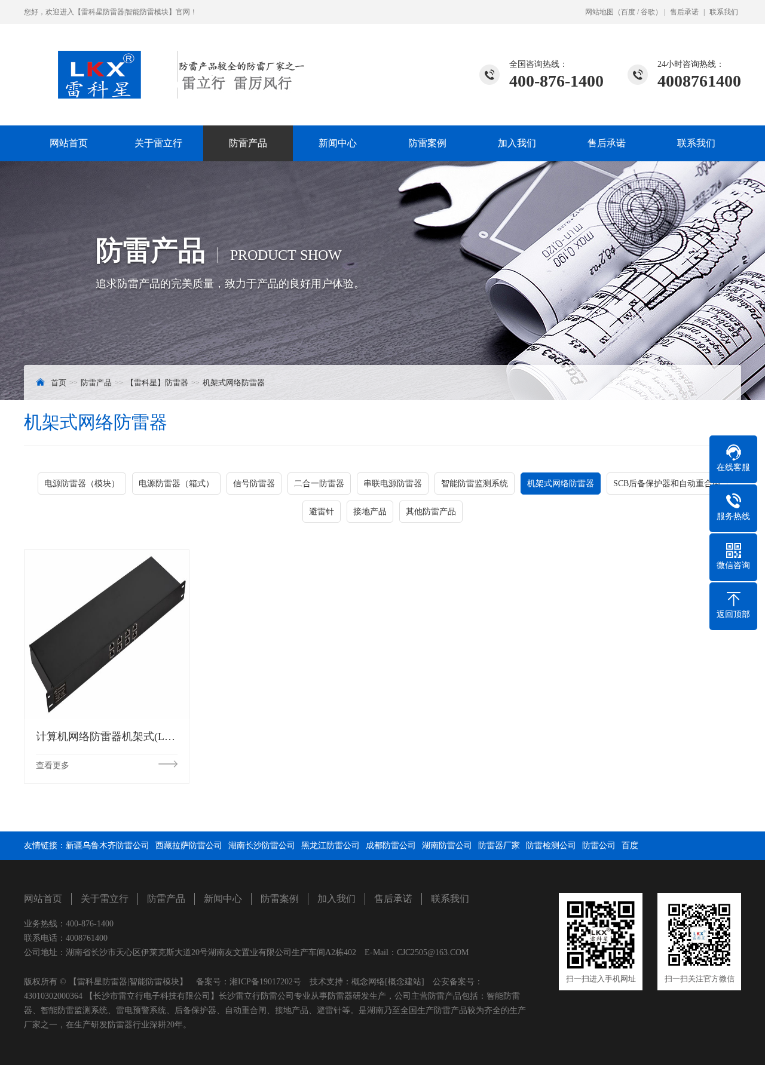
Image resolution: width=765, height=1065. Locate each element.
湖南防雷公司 (447, 845)
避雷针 (321, 511)
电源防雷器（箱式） (176, 483)
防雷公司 (599, 845)
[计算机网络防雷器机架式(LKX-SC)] (106, 634)
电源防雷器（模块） (82, 483)
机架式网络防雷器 (234, 382)
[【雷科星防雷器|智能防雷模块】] (164, 61)
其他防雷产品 (431, 511)
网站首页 (69, 143)
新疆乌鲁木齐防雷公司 (107, 845)
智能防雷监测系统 (474, 483)
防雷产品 (248, 143)
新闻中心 (338, 143)
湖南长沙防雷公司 (261, 845)
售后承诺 (684, 12)
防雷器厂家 (499, 845)
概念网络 (368, 981)
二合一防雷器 (319, 483)
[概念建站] (404, 981)
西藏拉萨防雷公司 (188, 845)
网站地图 (599, 12)
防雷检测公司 (551, 845)
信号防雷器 (254, 483)
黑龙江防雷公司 (330, 845)
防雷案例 (427, 143)
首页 (58, 382)
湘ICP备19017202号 (265, 981)
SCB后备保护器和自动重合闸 (667, 483)
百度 (628, 12)
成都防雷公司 (391, 845)
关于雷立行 (158, 143)
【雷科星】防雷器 (157, 382)
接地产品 (370, 511)
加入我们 (517, 143)
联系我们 (723, 12)
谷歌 (648, 12)
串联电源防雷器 (392, 483)
